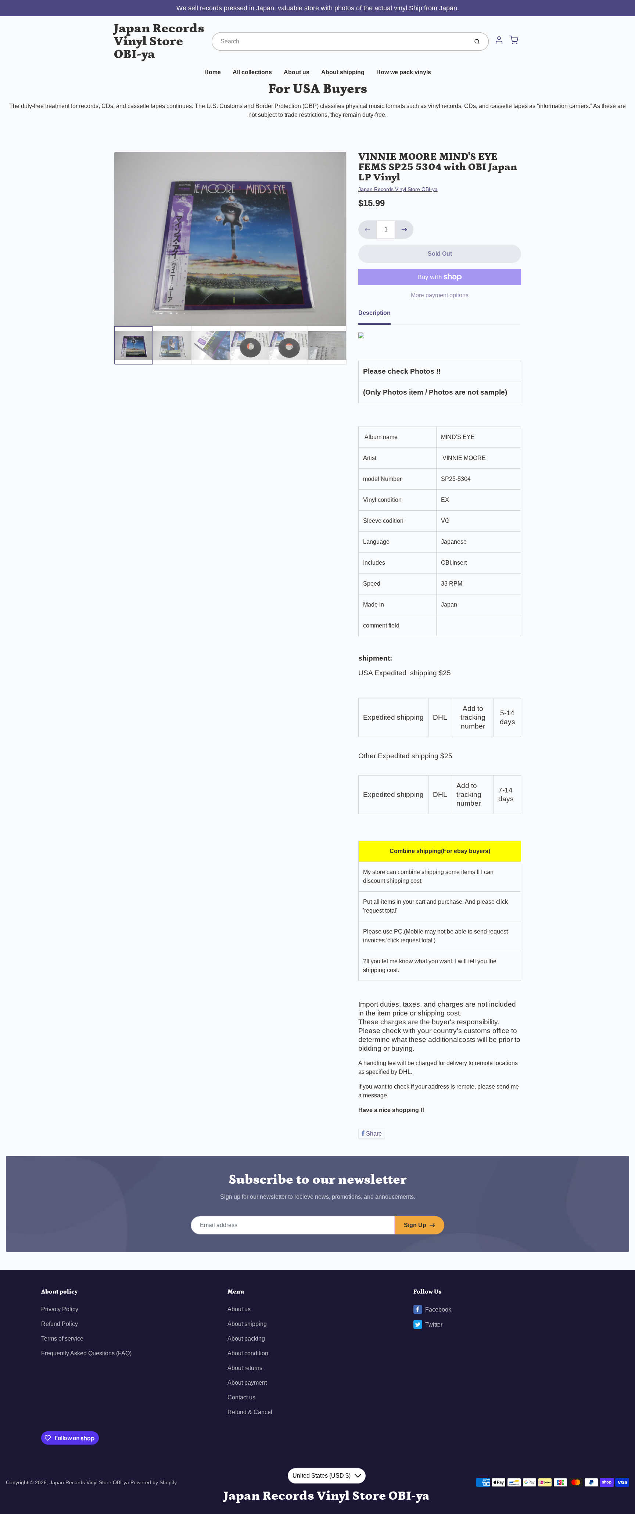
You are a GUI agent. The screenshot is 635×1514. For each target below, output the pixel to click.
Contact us (241, 1397)
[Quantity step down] (367, 229)
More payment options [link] (440, 295)
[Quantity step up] (404, 229)
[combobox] (339, 41)
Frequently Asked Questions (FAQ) (86, 1353)
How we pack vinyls (403, 72)
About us (296, 72)
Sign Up (415, 1225)
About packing (246, 1338)
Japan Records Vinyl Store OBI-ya (159, 41)
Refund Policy (59, 1324)
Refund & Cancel (249, 1412)
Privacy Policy (59, 1309)
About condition (247, 1353)
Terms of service (62, 1338)
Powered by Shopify (153, 1482)
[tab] (378, 315)
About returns (244, 1368)
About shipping (343, 72)
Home (212, 72)
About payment (247, 1383)
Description (374, 313)
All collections (252, 72)
